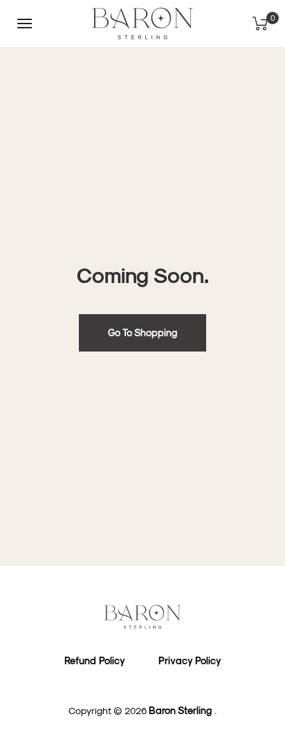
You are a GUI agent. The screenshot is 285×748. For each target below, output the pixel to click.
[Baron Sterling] (142, 617)
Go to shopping (142, 332)
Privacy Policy (189, 660)
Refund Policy (94, 660)
